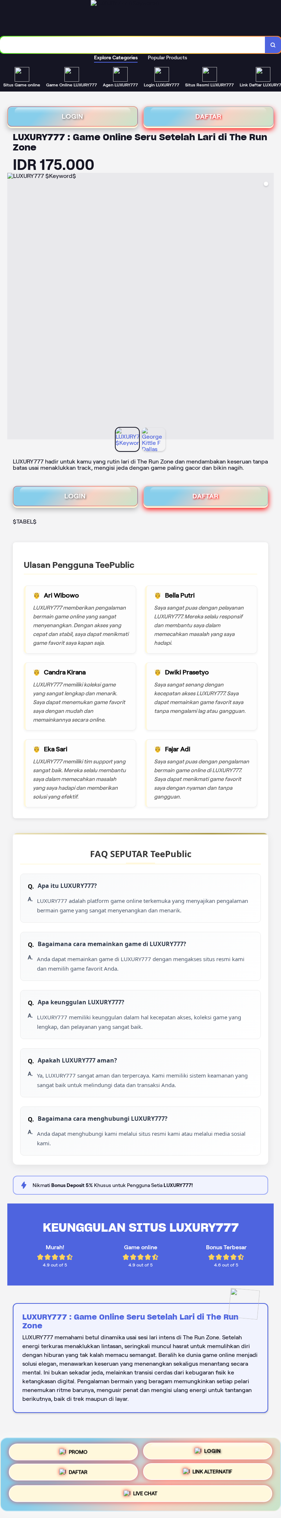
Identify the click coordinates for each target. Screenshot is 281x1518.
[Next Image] (268, 307)
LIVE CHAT (145, 1496)
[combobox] (132, 45)
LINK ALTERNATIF (212, 1474)
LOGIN (72, 116)
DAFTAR (208, 116)
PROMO (78, 1451)
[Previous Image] (13, 307)
